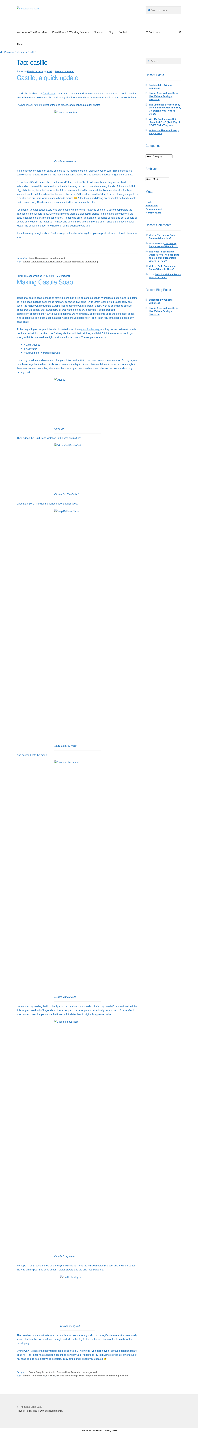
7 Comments (63, 275)
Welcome (8, 52)
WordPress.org (153, 212)
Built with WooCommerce (48, 1410)
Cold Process (38, 261)
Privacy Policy (24, 1410)
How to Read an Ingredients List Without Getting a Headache (163, 96)
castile (26, 261)
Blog (111, 32)
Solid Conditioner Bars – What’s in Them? (163, 259)
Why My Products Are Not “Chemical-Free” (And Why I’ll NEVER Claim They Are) (164, 122)
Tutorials (75, 1372)
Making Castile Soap (45, 281)
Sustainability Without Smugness (160, 86)
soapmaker (78, 261)
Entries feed (152, 205)
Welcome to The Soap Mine (32, 32)
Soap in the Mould (45, 1372)
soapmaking (91, 261)
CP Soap (50, 261)
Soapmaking (41, 257)
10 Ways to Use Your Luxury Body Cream (164, 132)
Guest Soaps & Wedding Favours (70, 32)
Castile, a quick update (47, 77)
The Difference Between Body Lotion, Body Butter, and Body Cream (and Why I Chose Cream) (165, 109)
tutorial (124, 1375)
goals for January (89, 329)
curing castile (63, 261)
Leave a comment (64, 71)
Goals (32, 1372)
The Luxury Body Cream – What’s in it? (162, 236)
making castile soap (67, 1375)
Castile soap (49, 93)
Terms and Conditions (91, 1430)
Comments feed (154, 209)
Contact (122, 32)
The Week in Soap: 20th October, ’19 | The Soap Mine (164, 253)
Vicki (49, 71)
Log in (149, 202)
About (20, 44)
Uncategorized (57, 257)
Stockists (98, 32)
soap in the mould (95, 1375)
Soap (31, 257)
